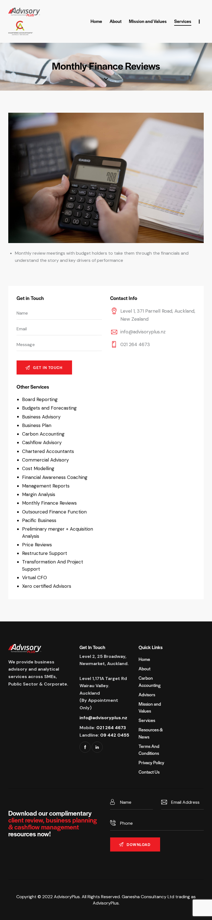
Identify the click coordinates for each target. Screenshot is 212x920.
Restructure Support (44, 553)
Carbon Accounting (43, 434)
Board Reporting (40, 399)
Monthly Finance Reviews (49, 503)
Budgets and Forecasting (49, 408)
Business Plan (36, 425)
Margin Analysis (38, 494)
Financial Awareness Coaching (55, 477)
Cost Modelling (38, 468)
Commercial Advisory (45, 460)
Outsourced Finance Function (54, 512)
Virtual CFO (34, 577)
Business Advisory (41, 417)
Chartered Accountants (48, 451)
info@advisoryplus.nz (143, 332)
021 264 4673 (135, 344)
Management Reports (46, 486)
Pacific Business (39, 520)
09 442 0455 (114, 735)
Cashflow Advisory (42, 442)
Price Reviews (37, 545)
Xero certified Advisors (46, 586)
